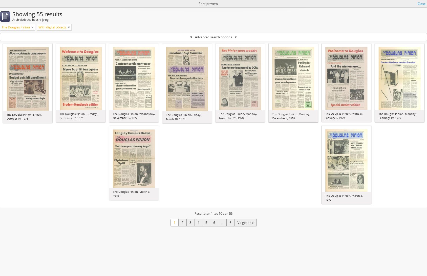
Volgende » (245, 222)
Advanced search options (213, 37)
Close (422, 3)
